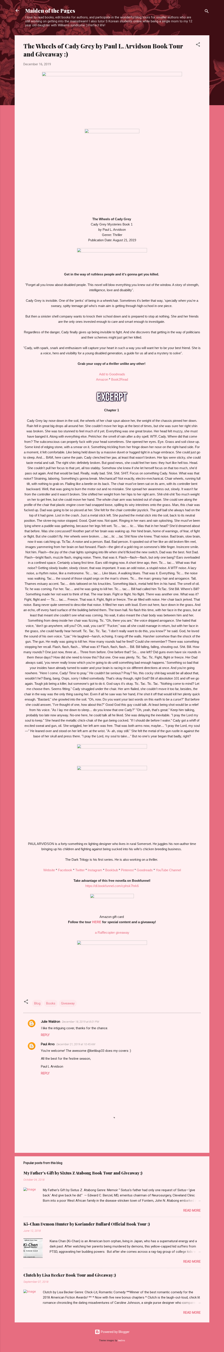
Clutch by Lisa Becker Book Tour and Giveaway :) (69, 1275)
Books (50, 1003)
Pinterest (127, 870)
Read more (192, 1210)
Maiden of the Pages (50, 10)
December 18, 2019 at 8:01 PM (80, 1021)
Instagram (95, 870)
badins (121, 1340)
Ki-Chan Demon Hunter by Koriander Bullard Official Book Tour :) (86, 1224)
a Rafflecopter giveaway (112, 932)
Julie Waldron (50, 1022)
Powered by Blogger (115, 1332)
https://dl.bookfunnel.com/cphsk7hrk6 (112, 886)
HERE (96, 922)
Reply (45, 1035)
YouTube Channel (168, 870)
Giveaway (68, 1003)
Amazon (102, 379)
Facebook (65, 870)
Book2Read (119, 379)
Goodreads (145, 870)
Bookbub (111, 870)
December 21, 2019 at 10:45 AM (75, 1044)
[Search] (206, 12)
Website (49, 870)
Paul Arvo (48, 1044)
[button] (198, 45)
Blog (37, 1003)
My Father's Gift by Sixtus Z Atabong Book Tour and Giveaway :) (82, 1173)
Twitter (80, 870)
